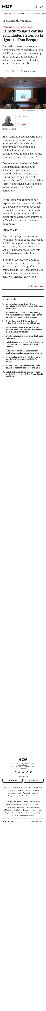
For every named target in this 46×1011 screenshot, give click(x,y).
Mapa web (35, 793)
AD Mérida (17, 810)
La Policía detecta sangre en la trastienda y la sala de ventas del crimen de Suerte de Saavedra (24, 344)
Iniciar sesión (36, 6)
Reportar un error (37, 286)
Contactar (7, 787)
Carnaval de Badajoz (32, 807)
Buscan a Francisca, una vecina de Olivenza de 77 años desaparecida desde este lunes (24, 366)
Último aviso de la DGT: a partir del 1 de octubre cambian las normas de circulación (24, 352)
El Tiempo (15, 816)
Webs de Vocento (36, 821)
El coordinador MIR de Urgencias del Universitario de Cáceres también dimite (23, 322)
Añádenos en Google (29, 71)
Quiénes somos (17, 787)
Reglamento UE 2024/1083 (15, 790)
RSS (27, 813)
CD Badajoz (8, 810)
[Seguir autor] (23, 124)
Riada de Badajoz (35, 813)
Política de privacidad (14, 793)
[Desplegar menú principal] (42, 6)
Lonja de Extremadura (27, 816)
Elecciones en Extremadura (15, 807)
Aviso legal (28, 787)
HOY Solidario (28, 804)
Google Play (34, 780)
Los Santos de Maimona (17, 20)
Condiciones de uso (32, 790)
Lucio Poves (22, 116)
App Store (13, 780)
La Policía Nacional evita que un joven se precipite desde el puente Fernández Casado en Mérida (24, 374)
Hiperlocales (18, 802)
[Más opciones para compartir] (16, 71)
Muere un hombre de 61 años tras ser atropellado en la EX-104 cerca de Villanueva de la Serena (24, 306)
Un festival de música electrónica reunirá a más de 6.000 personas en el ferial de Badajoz (24, 359)
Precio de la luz (37, 810)
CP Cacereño (26, 810)
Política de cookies (32, 796)
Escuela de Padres (18, 813)
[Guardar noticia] (3, 71)
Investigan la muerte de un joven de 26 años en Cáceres (24, 337)
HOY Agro (9, 802)
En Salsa (37, 804)
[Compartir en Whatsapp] (12, 71)
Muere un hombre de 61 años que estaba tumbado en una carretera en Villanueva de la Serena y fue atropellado (24, 329)
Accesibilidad (37, 787)
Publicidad (26, 793)
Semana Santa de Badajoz (14, 804)
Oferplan (7, 813)
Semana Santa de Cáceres (32, 802)
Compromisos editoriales (16, 796)
